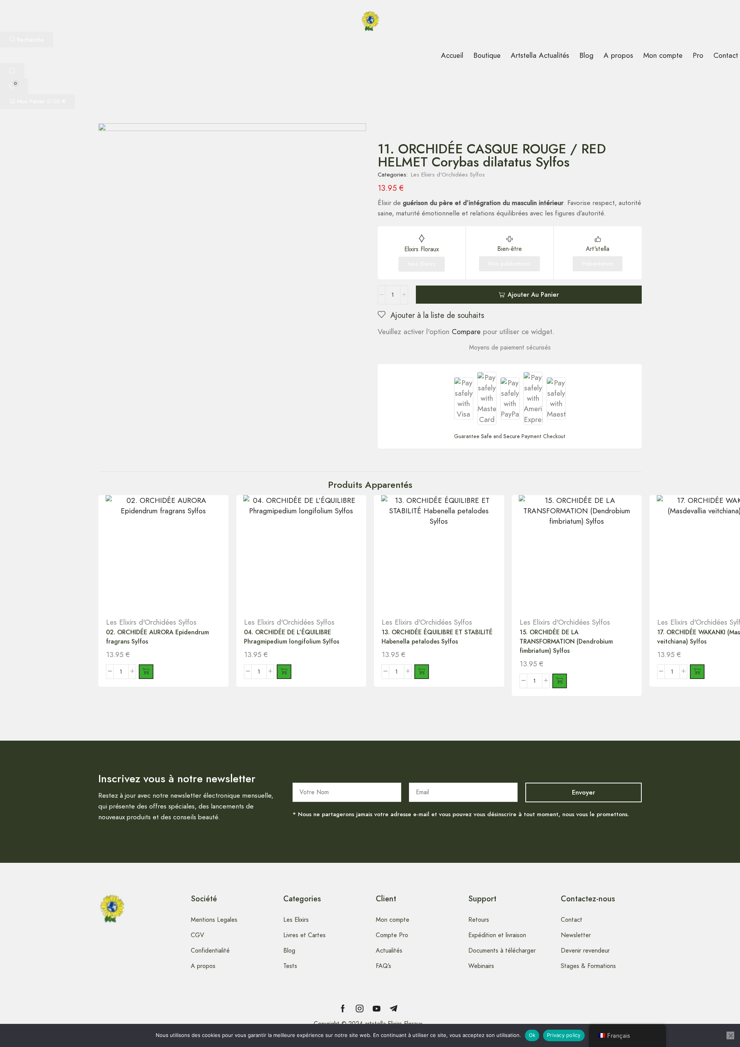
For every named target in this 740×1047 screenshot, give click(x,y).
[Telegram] (393, 1008)
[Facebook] (342, 1008)
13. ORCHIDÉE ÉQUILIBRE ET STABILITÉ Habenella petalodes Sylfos (437, 637)
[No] (730, 1035)
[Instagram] (359, 1008)
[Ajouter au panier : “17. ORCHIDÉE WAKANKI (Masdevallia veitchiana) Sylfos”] (697, 671)
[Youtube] (376, 1008)
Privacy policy (564, 1035)
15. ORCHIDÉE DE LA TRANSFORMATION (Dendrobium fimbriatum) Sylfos (566, 641)
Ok (532, 1035)
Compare (466, 331)
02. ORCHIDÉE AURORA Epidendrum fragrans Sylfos (157, 637)
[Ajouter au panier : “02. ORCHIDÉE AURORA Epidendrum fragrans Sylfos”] (146, 671)
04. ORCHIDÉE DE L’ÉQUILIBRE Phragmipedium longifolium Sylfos (291, 637)
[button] (26, 39)
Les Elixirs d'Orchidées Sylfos (448, 174)
